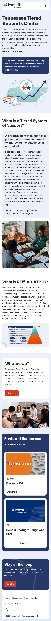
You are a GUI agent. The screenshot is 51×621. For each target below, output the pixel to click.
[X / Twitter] (7, 609)
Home (7, 598)
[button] (40, 5)
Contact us (20, 603)
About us (9, 603)
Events (34, 598)
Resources (17, 598)
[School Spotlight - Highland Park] (25, 523)
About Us (12, 393)
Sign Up (10, 584)
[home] (13, 5)
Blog (26, 598)
